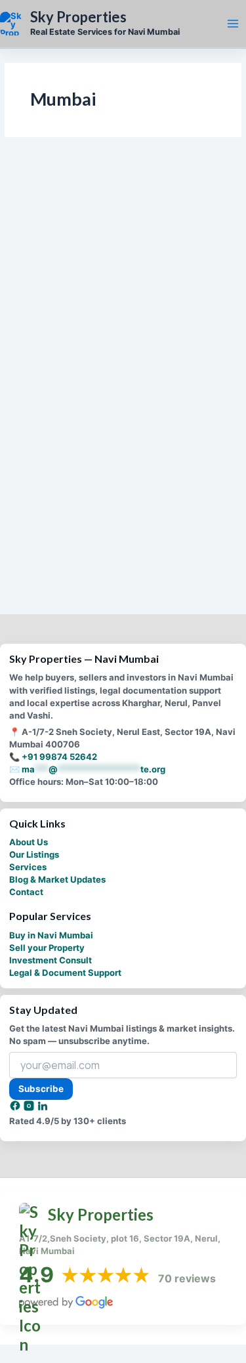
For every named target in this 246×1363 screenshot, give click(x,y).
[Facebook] (16, 1108)
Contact (26, 892)
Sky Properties (78, 17)
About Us (28, 842)
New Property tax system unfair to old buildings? (115, 532)
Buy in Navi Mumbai (51, 935)
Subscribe (41, 1088)
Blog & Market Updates (57, 879)
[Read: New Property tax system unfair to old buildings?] (123, 415)
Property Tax (42, 506)
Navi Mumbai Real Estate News (75, 239)
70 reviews (187, 1278)
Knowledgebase (47, 493)
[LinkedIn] (43, 1108)
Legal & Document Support (65, 972)
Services (28, 867)
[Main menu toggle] (233, 23)
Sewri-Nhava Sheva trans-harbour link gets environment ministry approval (112, 266)
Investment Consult (50, 960)
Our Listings (34, 854)
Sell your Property (47, 947)
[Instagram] (30, 1108)
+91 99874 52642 (59, 756)
